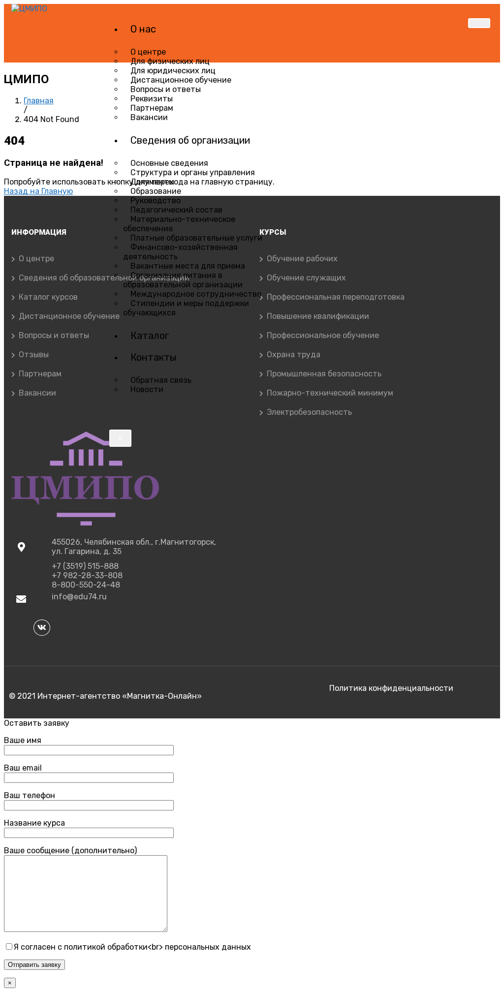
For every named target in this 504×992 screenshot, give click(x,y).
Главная (39, 100)
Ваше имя (22, 740)
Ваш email (23, 768)
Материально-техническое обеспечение (179, 224)
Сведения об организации (190, 140)
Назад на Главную (38, 191)
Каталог (149, 335)
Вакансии (149, 117)
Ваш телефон (29, 795)
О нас (143, 29)
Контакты (153, 357)
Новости (146, 389)
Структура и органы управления (192, 172)
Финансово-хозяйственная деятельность (180, 252)
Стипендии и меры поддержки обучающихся (186, 308)
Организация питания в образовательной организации (183, 280)
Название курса (34, 823)
